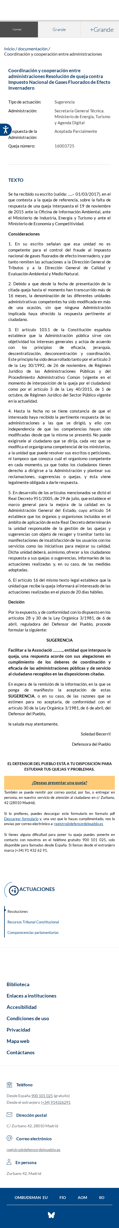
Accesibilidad (22, 1007)
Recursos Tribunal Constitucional (33, 922)
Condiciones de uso (28, 1018)
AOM (82, 1197)
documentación (33, 48)
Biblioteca (18, 984)
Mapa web (18, 1041)
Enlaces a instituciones (31, 996)
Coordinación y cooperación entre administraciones (53, 53)
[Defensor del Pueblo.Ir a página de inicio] (59, 962)
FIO (63, 1197)
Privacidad (18, 1030)
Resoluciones (17, 911)
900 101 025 (42, 1095)
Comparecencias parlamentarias (33, 932)
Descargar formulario (21, 819)
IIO (101, 1197)
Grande (59, 29)
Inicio (9, 48)
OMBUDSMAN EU (31, 1197)
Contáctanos (21, 1052)
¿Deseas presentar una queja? (59, 782)
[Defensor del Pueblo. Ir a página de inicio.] (59, 10)
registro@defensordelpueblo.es (78, 824)
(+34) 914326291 (56, 1102)
